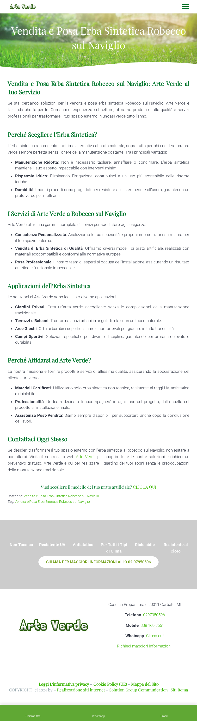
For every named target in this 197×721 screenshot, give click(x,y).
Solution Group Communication (138, 689)
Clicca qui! (155, 635)
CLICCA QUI (144, 487)
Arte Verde (86, 456)
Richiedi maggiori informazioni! (144, 646)
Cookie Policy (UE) (110, 684)
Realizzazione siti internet (81, 689)
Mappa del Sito (145, 684)
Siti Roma (179, 689)
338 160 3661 (152, 625)
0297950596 (154, 614)
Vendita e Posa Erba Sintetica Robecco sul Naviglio (61, 496)
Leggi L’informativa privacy (64, 684)
